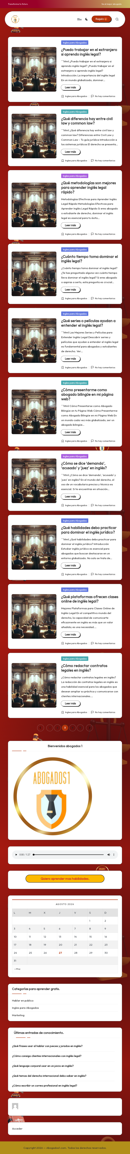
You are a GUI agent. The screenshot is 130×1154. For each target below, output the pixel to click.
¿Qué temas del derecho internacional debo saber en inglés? (49, 1075)
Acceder (17, 1128)
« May (18, 969)
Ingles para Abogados (75, 42)
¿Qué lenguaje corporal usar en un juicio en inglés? (43, 1065)
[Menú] (79, 19)
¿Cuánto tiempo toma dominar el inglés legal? (89, 258)
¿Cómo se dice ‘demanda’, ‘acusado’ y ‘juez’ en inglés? (84, 465)
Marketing (18, 1015)
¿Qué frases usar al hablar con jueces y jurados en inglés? (47, 1046)
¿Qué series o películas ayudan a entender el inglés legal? (88, 323)
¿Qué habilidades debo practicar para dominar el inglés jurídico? (89, 529)
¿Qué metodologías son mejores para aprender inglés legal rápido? (88, 187)
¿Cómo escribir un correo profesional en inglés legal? (44, 1085)
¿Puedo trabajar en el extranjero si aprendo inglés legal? (89, 51)
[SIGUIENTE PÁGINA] (89, 727)
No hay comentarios (105, 96)
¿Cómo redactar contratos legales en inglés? (84, 667)
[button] (101, 19)
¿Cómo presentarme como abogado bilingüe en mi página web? (87, 394)
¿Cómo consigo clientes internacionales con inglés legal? (46, 1055)
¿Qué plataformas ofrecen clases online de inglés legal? (89, 599)
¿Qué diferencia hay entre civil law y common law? (87, 121)
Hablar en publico (22, 1000)
